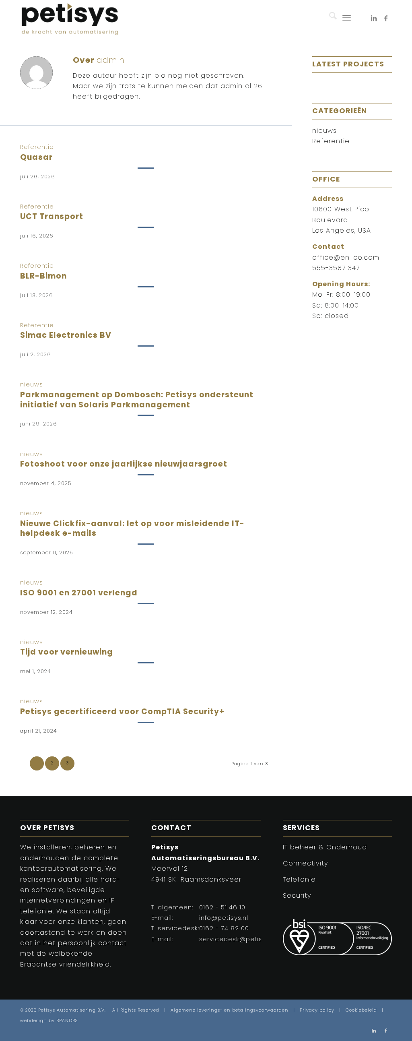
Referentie (37, 148)
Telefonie (299, 880)
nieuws (31, 385)
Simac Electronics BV (65, 336)
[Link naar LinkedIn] (374, 18)
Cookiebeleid (361, 1010)
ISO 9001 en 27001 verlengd (79, 593)
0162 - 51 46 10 (222, 908)
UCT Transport (51, 217)
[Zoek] (329, 18)
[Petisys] (69, 18)
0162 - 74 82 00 (224, 929)
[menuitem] (329, 18)
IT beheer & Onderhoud (325, 848)
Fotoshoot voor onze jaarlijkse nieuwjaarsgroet (123, 465)
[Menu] (346, 18)
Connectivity (305, 864)
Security (297, 896)
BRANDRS (67, 1021)
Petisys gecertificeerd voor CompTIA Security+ (122, 712)
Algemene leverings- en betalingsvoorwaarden (229, 1010)
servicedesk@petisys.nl (237, 940)
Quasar (36, 158)
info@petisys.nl (223, 918)
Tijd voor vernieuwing (66, 653)
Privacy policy (317, 1010)
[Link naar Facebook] (386, 18)
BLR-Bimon (43, 277)
